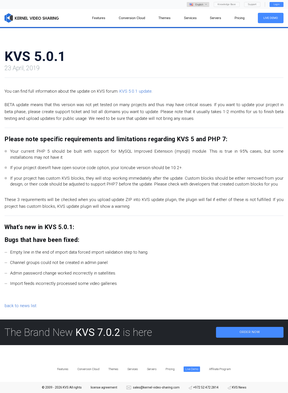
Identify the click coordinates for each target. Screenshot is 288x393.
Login (277, 4)
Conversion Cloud (88, 369)
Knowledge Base (227, 4)
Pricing (170, 369)
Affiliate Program (220, 369)
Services (132, 369)
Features (62, 369)
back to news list (20, 305)
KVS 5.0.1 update (135, 91)
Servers (152, 369)
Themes (113, 369)
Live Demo (270, 18)
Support (252, 4)
